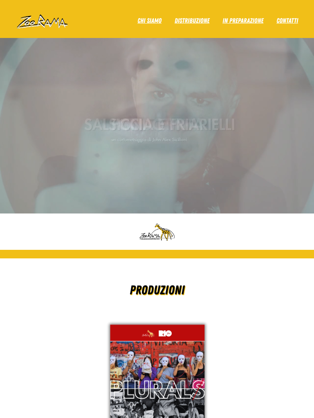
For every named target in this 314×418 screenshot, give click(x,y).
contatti (287, 20)
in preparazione (242, 20)
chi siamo (149, 20)
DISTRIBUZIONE (192, 20)
